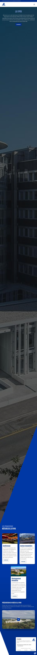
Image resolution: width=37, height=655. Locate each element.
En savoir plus (18, 24)
